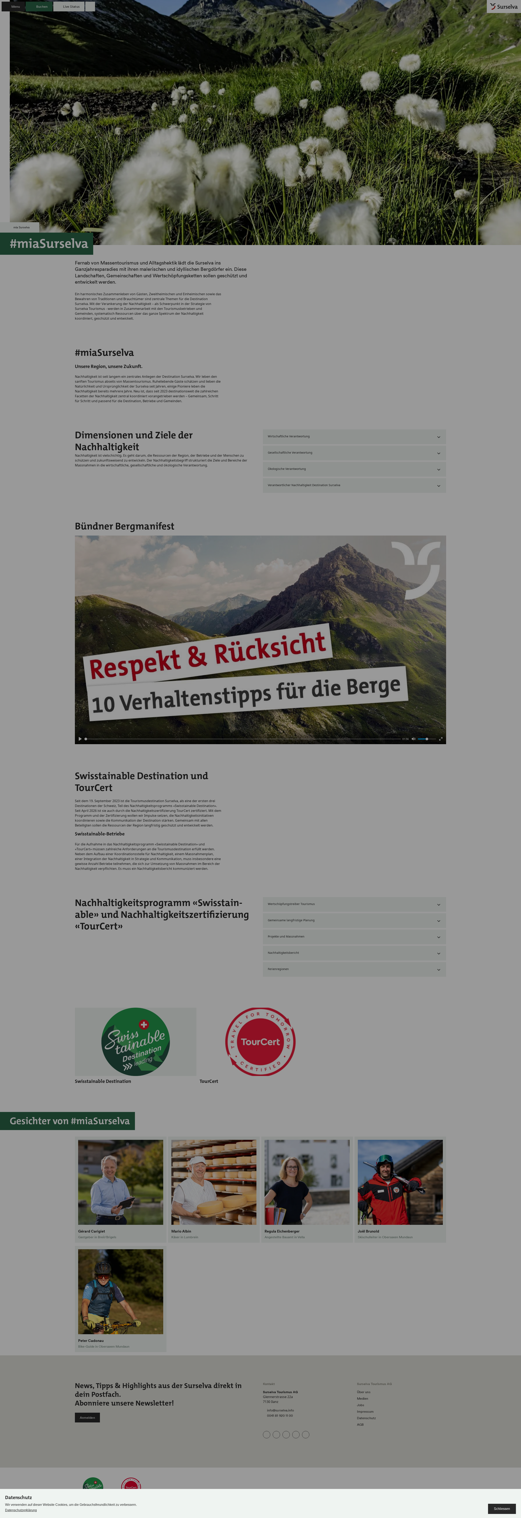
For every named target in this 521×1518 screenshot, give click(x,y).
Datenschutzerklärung (21, 1510)
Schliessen (502, 1508)
